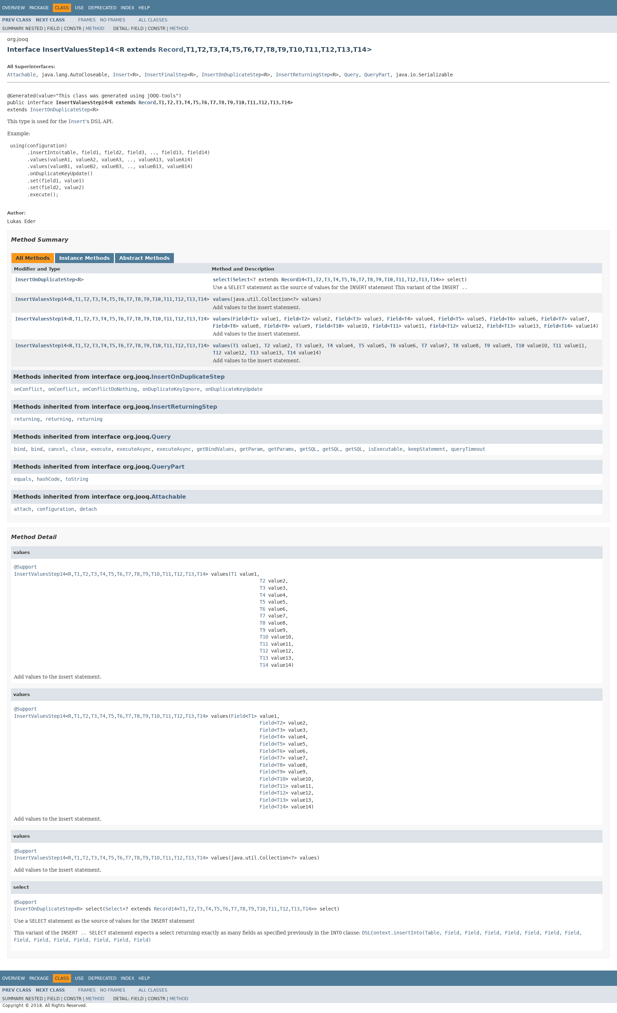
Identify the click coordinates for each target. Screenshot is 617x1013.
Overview (13, 7)
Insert (121, 74)
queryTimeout (468, 449)
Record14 (292, 279)
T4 (335, 279)
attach (22, 509)
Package (39, 7)
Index (127, 7)
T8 (370, 279)
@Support (25, 567)
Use (79, 7)
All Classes (153, 19)
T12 (411, 279)
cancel (56, 449)
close (78, 449)
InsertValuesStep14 (40, 299)
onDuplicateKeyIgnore (171, 389)
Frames (87, 19)
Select (241, 279)
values (221, 299)
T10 (388, 279)
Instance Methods (84, 258)
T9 (378, 279)
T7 (361, 279)
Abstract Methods (144, 258)
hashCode (48, 479)
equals (22, 479)
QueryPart (377, 74)
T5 (344, 279)
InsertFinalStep (165, 74)
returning (27, 419)
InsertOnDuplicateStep (231, 74)
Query (351, 74)
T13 (422, 279)
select (221, 279)
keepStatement (426, 449)
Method (95, 28)
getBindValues (215, 449)
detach (88, 509)
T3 (327, 279)
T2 (318, 279)
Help (144, 7)
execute (101, 449)
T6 (353, 279)
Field (240, 319)
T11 (400, 279)
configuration (55, 509)
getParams (281, 449)
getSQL (308, 449)
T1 (310, 279)
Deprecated (102, 7)
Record (171, 49)
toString (76, 479)
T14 (434, 279)
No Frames (112, 19)
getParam (251, 449)
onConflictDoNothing (109, 389)
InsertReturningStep (303, 74)
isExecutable (385, 449)
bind (19, 449)
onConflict (28, 389)
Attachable (21, 74)
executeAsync (134, 449)
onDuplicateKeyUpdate (233, 389)
